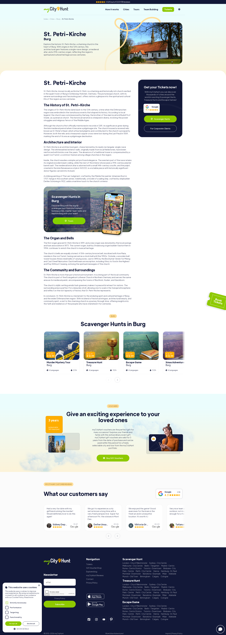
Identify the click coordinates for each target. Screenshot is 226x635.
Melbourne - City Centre (133, 566)
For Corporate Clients (160, 128)
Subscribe (59, 604)
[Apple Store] (95, 596)
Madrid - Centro (167, 566)
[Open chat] (220, 629)
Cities (126, 9)
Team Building (151, 9)
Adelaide (172, 574)
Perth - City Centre (143, 571)
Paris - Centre (128, 571)
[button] (22, 629)
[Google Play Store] (95, 604)
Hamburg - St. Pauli (169, 571)
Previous (108, 380)
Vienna (156, 571)
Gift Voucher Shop (94, 568)
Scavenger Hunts (162, 119)
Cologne (164, 576)
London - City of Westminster (135, 563)
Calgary (155, 576)
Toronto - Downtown (152, 568)
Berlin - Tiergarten (152, 566)
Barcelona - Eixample (151, 574)
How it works (112, 9)
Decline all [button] (31, 623)
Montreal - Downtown (132, 574)
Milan (164, 574)
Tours (136, 9)
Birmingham (145, 576)
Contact (90, 579)
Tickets (89, 564)
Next (117, 380)
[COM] (179, 9)
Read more (28, 597)
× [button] (39, 585)
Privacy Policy (59, 598)
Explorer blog (91, 571)
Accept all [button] (13, 623)
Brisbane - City (169, 568)
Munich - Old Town (130, 576)
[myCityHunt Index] (59, 9)
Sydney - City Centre (158, 563)
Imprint (168, 633)
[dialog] (22, 607)
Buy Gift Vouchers (114, 458)
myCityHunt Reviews (95, 575)
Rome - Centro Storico (132, 568)
